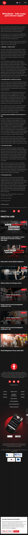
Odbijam (4, 531)
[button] (14, 211)
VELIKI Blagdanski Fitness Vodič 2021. (12, 351)
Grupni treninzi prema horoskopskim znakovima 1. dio (12, 328)
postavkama (13, 528)
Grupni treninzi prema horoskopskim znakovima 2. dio (12, 305)
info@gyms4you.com (14, 385)
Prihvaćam (16, 531)
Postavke (10, 531)
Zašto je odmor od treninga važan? (11, 283)
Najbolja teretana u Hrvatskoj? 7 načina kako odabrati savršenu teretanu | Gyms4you (12, 238)
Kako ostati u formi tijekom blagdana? (12, 262)
